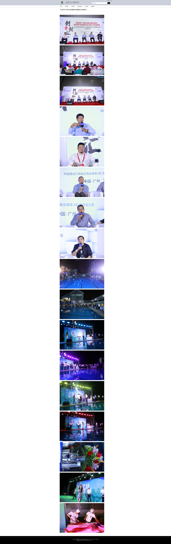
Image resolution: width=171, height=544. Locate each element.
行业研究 (73, 6)
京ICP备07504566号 (88, 540)
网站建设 (92, 540)
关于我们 (66, 6)
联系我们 (92, 6)
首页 (61, 6)
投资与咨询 (80, 6)
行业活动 (86, 6)
